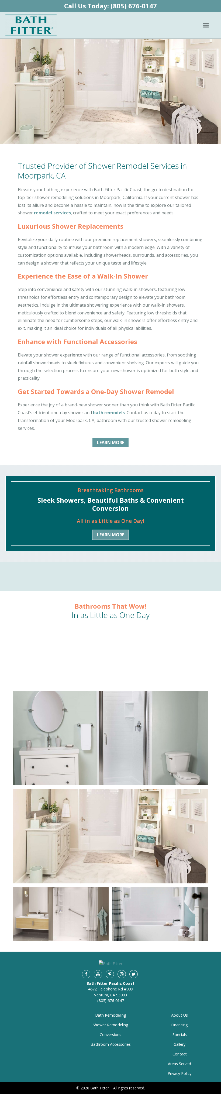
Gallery (179, 1044)
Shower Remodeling (110, 1024)
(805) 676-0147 (110, 1000)
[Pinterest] (110, 974)
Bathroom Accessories (111, 1044)
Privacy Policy (179, 1073)
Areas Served (179, 1063)
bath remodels (109, 413)
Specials (179, 1034)
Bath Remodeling (110, 1015)
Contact (179, 1054)
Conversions (110, 1034)
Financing (179, 1024)
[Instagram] (122, 974)
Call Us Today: (110, 5)
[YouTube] (98, 974)
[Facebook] (86, 974)
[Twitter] (133, 974)
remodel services (52, 213)
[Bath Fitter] (31, 25)
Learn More (110, 442)
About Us (179, 1015)
